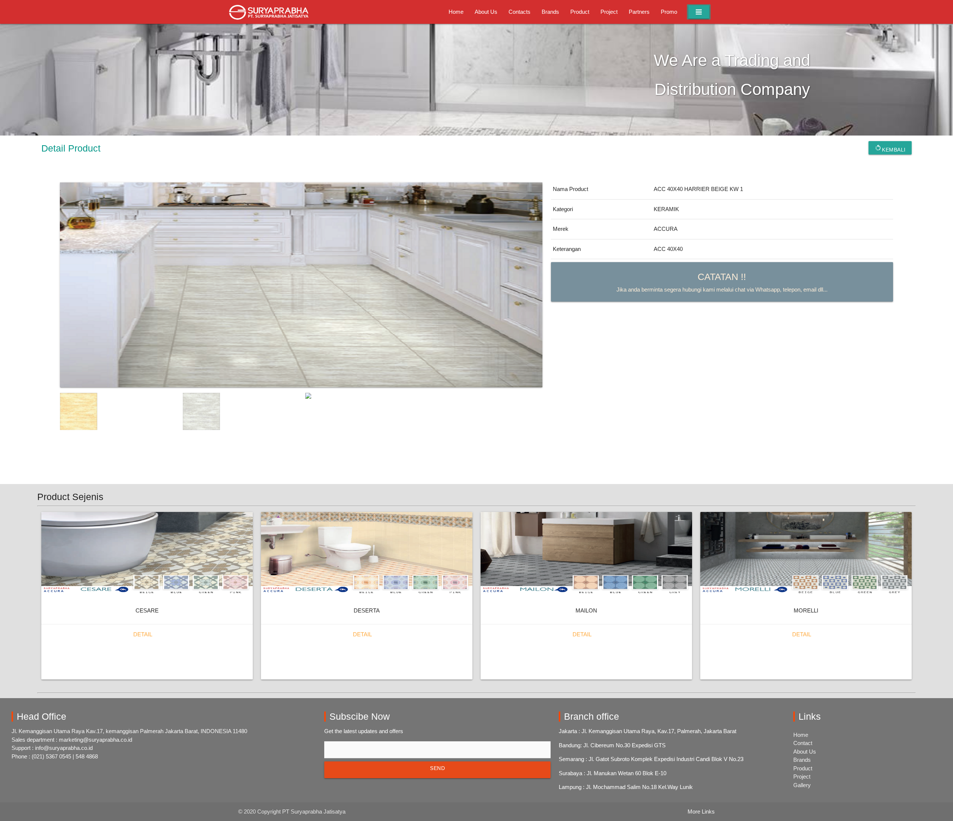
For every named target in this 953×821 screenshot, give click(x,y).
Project (609, 12)
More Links (701, 811)
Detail (142, 634)
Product (579, 12)
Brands (550, 12)
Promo (669, 12)
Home (456, 12)
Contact (802, 743)
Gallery (802, 785)
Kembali (890, 148)
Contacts (519, 12)
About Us (486, 12)
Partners (639, 12)
